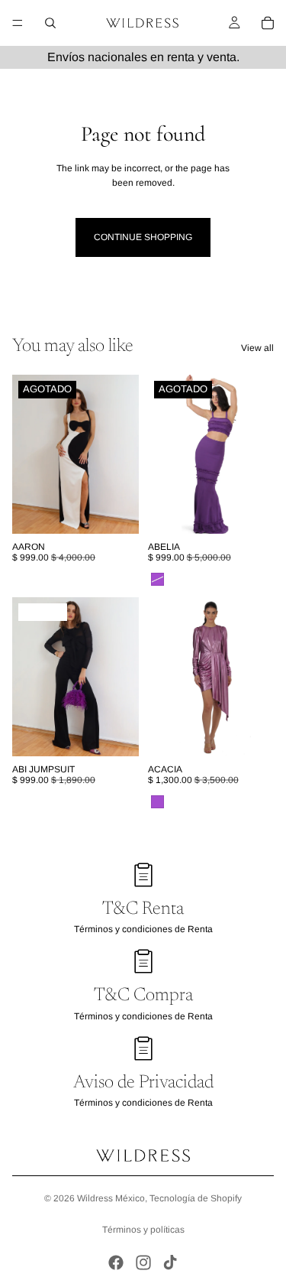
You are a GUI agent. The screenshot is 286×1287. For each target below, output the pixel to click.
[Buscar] (50, 23)
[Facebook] (116, 1262)
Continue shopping (143, 237)
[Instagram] (143, 1262)
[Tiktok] (170, 1262)
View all (257, 348)
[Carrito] (267, 23)
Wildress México (111, 1198)
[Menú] (17, 23)
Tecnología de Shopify (195, 1198)
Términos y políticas (143, 1229)
